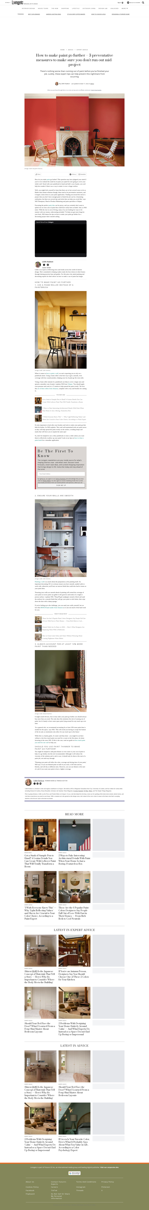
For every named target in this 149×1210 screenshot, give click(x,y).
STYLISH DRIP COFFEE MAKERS (76, 14)
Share (39, 174)
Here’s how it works (96, 90)
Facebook (30, 1190)
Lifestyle (76, 8)
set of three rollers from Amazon (48, 388)
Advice (70, 50)
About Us (30, 1182)
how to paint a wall (52, 373)
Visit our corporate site (109, 1167)
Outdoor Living (89, 8)
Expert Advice (82, 50)
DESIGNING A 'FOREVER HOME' (121, 14)
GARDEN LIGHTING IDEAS (53, 14)
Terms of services (60, 479)
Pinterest (105, 1187)
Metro (90, 791)
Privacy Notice (47, 481)
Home (62, 50)
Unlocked (115, 8)
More (124, 8)
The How (54, 8)
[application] (61, 238)
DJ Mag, (86, 791)
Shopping (65, 8)
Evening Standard (78, 791)
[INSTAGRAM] (48, 265)
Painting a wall (39, 582)
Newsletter (83, 174)
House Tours (43, 8)
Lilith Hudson (65, 84)
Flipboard (30, 1194)
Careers (54, 1187)
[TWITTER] (44, 265)
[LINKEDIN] (40, 783)
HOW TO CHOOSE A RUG (98, 14)
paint (48, 179)
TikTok (54, 1190)
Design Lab (103, 8)
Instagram (80, 1187)
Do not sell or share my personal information (60, 1196)
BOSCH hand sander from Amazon (52, 607)
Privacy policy (107, 1182)
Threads (80, 1190)
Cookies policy (32, 1187)
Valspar (70, 384)
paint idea (52, 205)
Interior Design (28, 8)
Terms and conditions (86, 1182)
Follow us (74, 174)
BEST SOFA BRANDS (34, 14)
